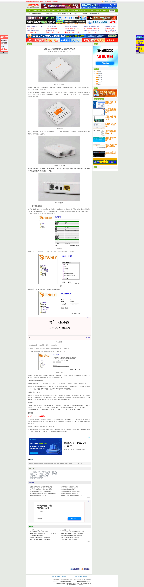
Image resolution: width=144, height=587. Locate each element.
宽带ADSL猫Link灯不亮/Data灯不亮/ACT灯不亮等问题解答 (45, 474)
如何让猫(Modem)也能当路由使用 (39, 476)
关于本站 (70, 577)
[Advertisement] (59, 554)
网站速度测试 (58, 577)
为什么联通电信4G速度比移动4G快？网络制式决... (110, 132)
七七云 (65, 584)
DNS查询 (98, 10)
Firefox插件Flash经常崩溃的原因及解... (111, 146)
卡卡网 (34, 6)
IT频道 (112, 10)
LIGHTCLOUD (79, 583)
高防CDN (81, 584)
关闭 (4, 52)
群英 (71, 583)
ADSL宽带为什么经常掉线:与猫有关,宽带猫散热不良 (43, 472)
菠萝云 (81, 581)
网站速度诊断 (65, 10)
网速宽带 (100, 73)
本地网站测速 (55, 10)
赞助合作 (80, 577)
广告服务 (75, 577)
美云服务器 (74, 581)
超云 (61, 581)
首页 (53, 577)
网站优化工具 (74, 10)
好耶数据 (89, 583)
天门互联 (69, 584)
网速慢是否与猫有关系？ (36, 478)
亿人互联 (58, 583)
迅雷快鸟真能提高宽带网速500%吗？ (110, 139)
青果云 (78, 581)
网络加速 (100, 80)
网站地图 (85, 577)
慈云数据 (73, 584)
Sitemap (90, 577)
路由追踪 (90, 10)
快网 (59, 581)
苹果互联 (64, 581)
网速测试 (105, 10)
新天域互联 (68, 581)
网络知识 (100, 75)
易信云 (68, 583)
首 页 (29, 10)
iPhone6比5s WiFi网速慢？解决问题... (110, 125)
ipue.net (77, 584)
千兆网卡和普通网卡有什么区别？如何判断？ (110, 117)
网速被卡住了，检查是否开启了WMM (110, 103)
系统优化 (100, 82)
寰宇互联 (88, 581)
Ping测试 (83, 10)
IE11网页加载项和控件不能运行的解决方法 (110, 110)
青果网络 (85, 583)
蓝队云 (74, 583)
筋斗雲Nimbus (63, 583)
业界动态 (100, 77)
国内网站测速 (36, 10)
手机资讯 (100, 84)
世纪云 (84, 581)
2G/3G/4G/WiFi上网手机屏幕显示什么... (110, 153)
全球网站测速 (46, 10)
